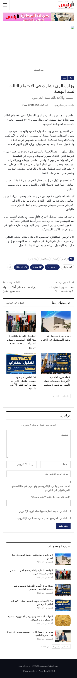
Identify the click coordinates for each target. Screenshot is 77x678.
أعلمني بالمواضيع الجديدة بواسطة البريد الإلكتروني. (42, 518)
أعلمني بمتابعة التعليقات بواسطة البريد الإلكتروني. (42, 511)
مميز (64, 78)
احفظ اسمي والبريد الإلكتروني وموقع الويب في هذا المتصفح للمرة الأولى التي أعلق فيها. (40, 488)
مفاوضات (33, 259)
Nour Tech (43, 671)
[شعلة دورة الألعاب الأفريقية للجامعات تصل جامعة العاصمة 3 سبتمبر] (56, 363)
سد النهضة (45, 259)
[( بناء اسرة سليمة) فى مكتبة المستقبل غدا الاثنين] (56, 321)
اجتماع (55, 259)
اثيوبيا (64, 259)
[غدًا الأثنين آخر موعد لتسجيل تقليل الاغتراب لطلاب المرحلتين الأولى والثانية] (21, 363)
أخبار (71, 78)
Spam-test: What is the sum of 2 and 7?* (51, 497)
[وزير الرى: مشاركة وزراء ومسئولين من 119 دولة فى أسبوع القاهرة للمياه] (63, 636)
